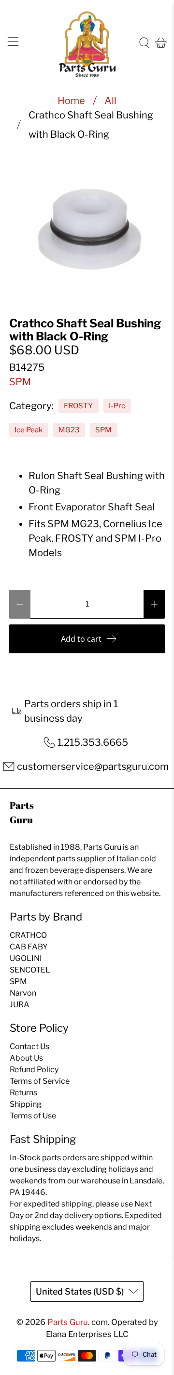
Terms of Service (40, 1081)
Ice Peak (28, 430)
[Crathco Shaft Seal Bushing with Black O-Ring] (87, 225)
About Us (26, 1058)
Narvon (23, 993)
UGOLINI (26, 958)
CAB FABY (29, 946)
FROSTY (78, 406)
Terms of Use (33, 1115)
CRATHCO (28, 935)
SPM (20, 382)
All (110, 100)
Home (71, 100)
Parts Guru (67, 1322)
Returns (23, 1092)
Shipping (26, 1104)
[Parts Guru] (87, 43)
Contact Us (29, 1046)
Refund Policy (34, 1069)
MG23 (69, 430)
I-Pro (117, 406)
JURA (19, 1004)
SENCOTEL (30, 969)
